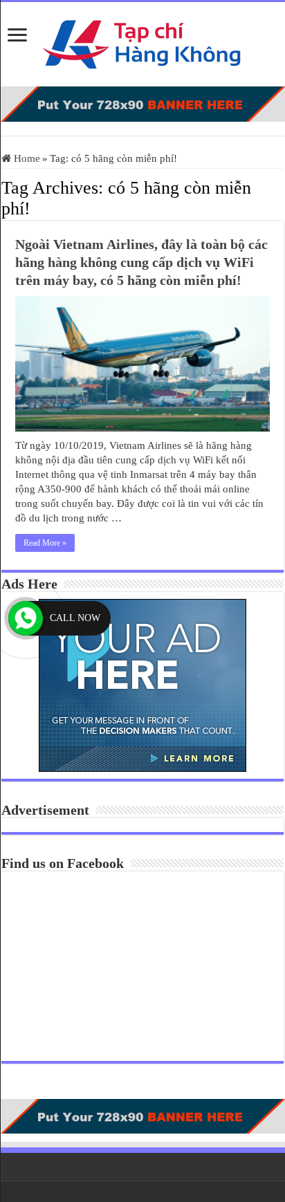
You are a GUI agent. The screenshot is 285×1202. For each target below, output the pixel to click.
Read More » (45, 543)
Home (25, 158)
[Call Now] (25, 618)
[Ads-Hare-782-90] (142, 103)
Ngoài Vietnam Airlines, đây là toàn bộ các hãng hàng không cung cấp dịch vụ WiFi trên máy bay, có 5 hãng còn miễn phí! (141, 262)
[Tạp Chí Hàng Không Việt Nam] (142, 41)
